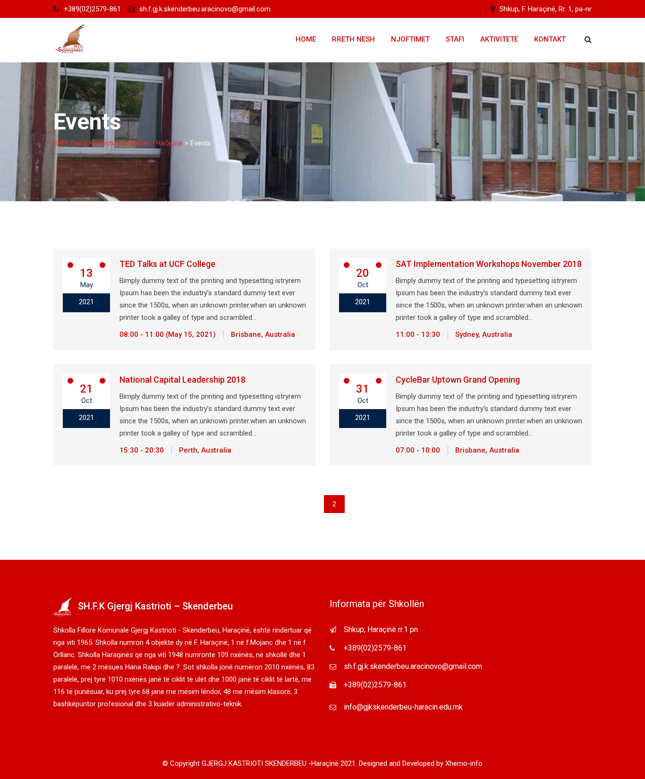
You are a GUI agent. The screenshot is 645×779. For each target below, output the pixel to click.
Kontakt (550, 39)
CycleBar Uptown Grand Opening (458, 380)
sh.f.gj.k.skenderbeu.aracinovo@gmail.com (205, 9)
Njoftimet (410, 39)
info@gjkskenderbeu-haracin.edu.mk (403, 706)
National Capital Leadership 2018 (182, 380)
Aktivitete (499, 39)
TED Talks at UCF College (167, 264)
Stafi (455, 39)
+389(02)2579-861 (92, 9)
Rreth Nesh (353, 39)
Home (306, 39)
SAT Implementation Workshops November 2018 (489, 264)
